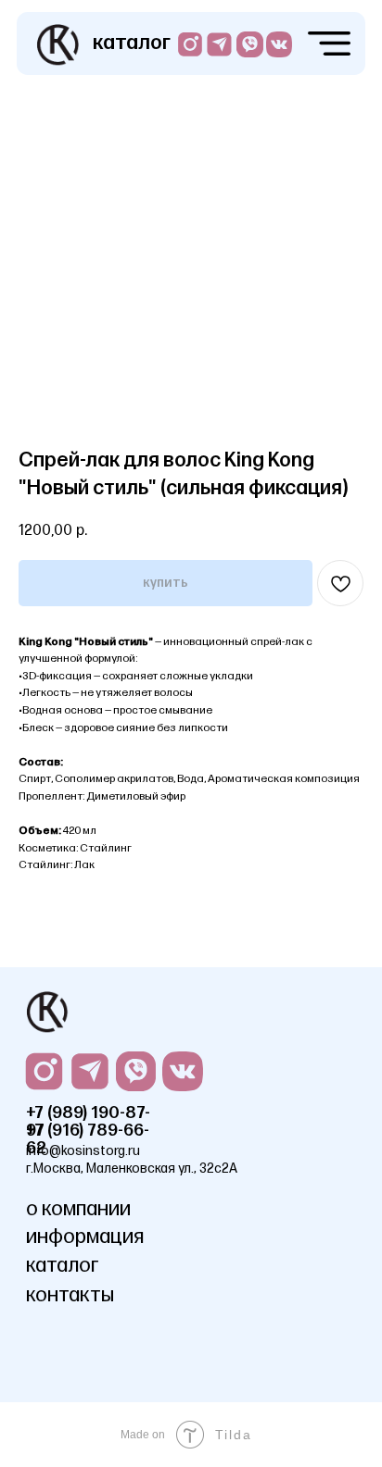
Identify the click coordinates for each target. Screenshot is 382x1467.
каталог (132, 43)
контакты (70, 1295)
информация (85, 1237)
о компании (78, 1209)
